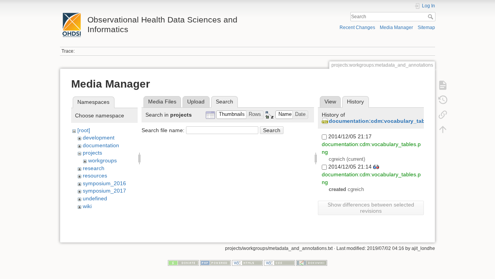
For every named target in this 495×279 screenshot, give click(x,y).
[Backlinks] (443, 114)
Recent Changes (357, 27)
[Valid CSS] (279, 262)
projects (92, 153)
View (330, 101)
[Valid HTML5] (247, 262)
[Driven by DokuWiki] (311, 262)
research (93, 168)
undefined (95, 198)
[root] (83, 130)
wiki (87, 206)
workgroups (102, 160)
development (98, 137)
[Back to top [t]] (443, 129)
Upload (196, 101)
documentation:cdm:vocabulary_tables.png (387, 121)
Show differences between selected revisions (371, 208)
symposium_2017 (104, 191)
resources (95, 175)
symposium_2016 (104, 183)
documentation (101, 145)
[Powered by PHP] (215, 262)
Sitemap (426, 27)
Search (431, 16)
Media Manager (396, 27)
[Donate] (183, 262)
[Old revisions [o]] (443, 100)
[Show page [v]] (443, 85)
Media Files (162, 101)
